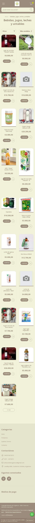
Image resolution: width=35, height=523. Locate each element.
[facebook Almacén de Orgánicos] (9, 479)
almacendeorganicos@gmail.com (14, 463)
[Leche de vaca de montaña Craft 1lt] (30, 64)
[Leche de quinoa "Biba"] (13, 263)
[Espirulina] (13, 221)
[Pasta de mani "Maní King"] (13, 140)
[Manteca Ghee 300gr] (30, 101)
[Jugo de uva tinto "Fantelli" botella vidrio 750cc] (13, 61)
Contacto (4, 445)
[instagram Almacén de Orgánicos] (3, 479)
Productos (4, 438)
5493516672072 (9, 455)
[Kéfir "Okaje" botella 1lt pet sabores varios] (13, 179)
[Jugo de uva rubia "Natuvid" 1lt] (30, 189)
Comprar (24, 100)
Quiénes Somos (6, 441)
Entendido (30, 520)
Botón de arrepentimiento (13, 512)
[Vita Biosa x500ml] (30, 263)
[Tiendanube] (7, 515)
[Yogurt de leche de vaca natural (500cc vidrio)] (13, 336)
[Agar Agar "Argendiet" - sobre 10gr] (30, 339)
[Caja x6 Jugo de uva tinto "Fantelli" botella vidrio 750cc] (13, 374)
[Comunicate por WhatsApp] (32, 514)
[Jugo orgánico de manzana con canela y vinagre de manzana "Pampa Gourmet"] (30, 376)
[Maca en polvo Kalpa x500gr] (30, 226)
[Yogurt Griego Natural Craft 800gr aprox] (30, 137)
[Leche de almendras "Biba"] (13, 300)
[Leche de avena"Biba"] (30, 300)
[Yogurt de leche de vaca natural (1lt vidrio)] (13, 101)
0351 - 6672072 (9, 459)
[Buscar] (31, 9)
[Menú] (3, 4)
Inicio (6, 16)
